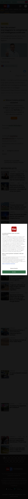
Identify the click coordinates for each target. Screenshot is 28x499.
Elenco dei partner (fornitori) (8, 263)
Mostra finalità (14, 268)
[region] (14, 249)
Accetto (14, 272)
